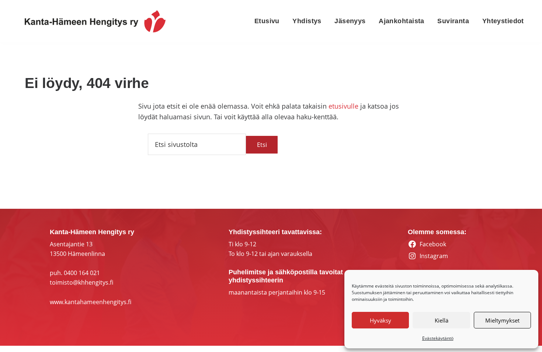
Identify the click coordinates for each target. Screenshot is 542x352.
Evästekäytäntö (438, 338)
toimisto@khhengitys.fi (81, 282)
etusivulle (343, 106)
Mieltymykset (502, 320)
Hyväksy (380, 320)
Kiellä (441, 320)
